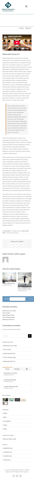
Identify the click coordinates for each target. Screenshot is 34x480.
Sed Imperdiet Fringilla (10, 379)
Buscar (7, 299)
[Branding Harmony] (5, 400)
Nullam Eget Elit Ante (8, 283)
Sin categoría (7, 421)
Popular (7, 369)
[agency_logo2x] (8, 1)
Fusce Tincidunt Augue (24, 289)
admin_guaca (7, 231)
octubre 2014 (6, 460)
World (3, 232)
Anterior (22, 28)
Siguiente (27, 28)
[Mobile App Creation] (11, 400)
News (5, 417)
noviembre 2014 (7, 456)
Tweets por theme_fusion (9, 439)
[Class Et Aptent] (5, 403)
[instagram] (17, 476)
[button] (3, 282)
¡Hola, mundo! (6, 313)
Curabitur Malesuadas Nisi (11, 386)
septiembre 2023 (7, 448)
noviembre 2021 (7, 452)
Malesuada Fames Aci (8, 319)
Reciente (17, 369)
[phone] (20, 476)
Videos (27, 231)
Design (23, 231)
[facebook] (13, 476)
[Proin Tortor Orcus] (23, 400)
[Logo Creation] (17, 400)
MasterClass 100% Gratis (9, 310)
